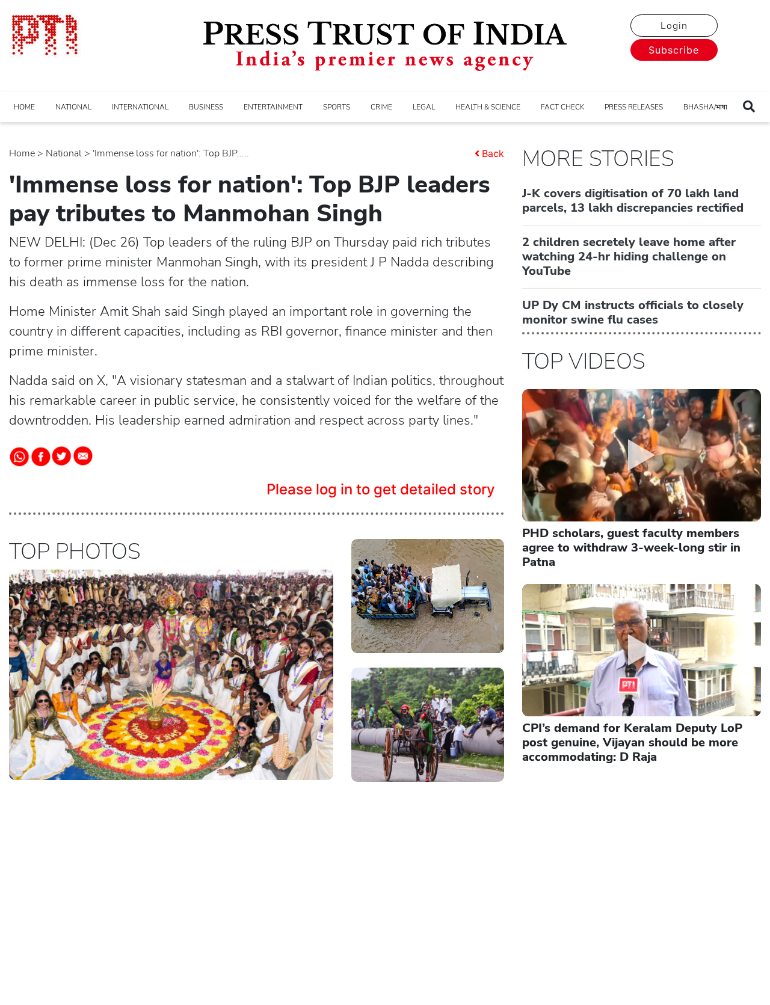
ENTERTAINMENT (273, 107)
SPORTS (336, 107)
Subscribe (673, 50)
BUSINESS (206, 107)
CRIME (381, 107)
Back (493, 153)
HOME (24, 107)
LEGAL (424, 107)
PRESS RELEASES (634, 107)
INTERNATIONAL (140, 107)
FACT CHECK (562, 107)
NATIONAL (73, 107)
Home (22, 153)
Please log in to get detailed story (380, 489)
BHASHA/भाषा (705, 107)
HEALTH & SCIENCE (487, 107)
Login (674, 25)
